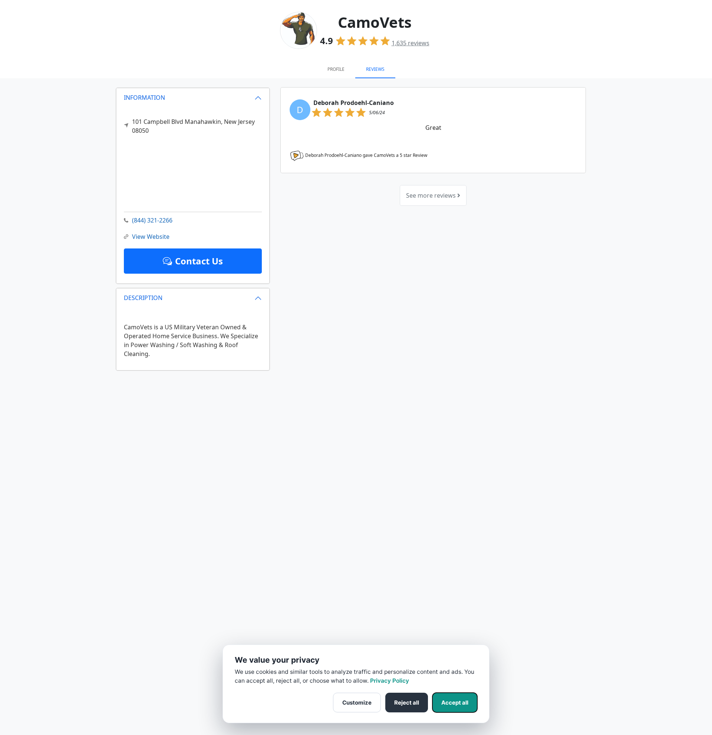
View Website (150, 237)
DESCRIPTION (143, 298)
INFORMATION (144, 97)
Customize (357, 702)
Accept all (454, 702)
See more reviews (431, 195)
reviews (410, 43)
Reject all (406, 702)
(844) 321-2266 (152, 220)
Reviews (375, 69)
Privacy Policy (389, 680)
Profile (336, 69)
